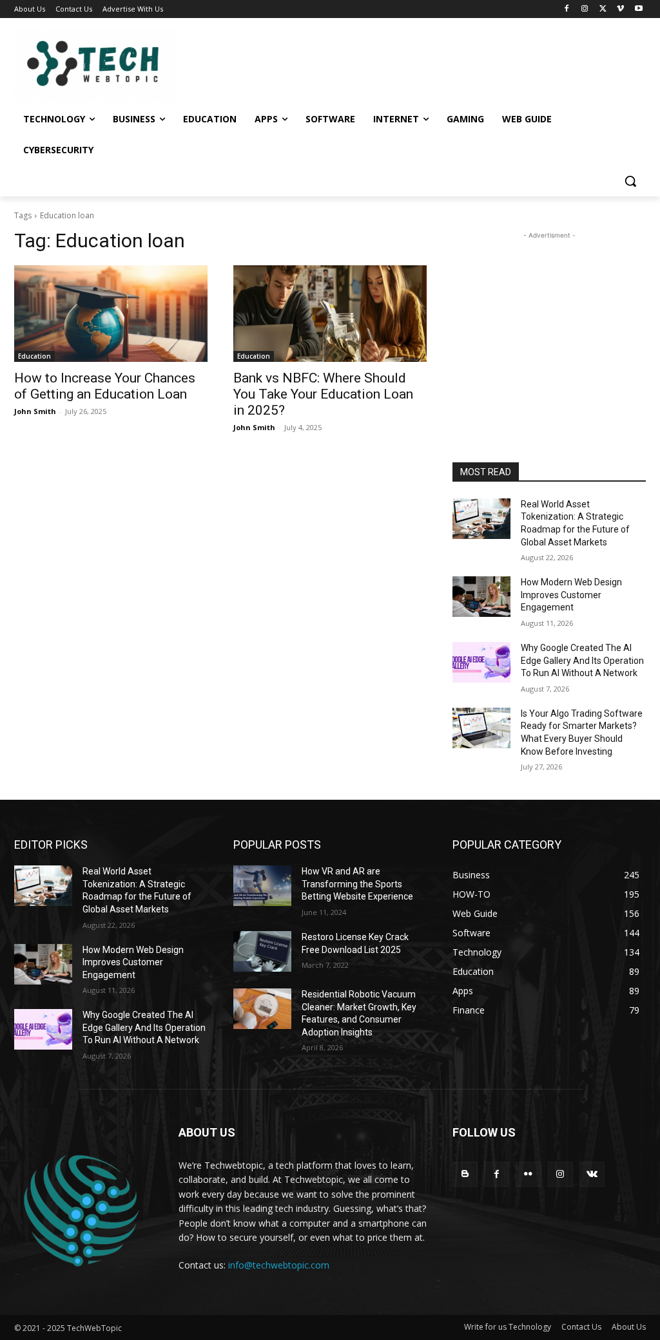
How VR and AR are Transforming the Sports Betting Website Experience (357, 883)
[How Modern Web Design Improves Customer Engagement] (481, 596)
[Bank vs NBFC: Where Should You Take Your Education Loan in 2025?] (330, 313)
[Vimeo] (620, 9)
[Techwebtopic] (90, 65)
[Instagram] (585, 9)
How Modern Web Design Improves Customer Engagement (571, 594)
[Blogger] (465, 1174)
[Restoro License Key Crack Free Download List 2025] (262, 951)
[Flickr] (528, 1174)
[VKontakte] (592, 1174)
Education (34, 356)
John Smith (35, 411)
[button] (630, 180)
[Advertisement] (549, 322)
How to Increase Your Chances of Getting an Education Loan (104, 386)
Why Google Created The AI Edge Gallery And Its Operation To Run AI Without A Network (582, 660)
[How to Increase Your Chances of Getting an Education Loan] (111, 313)
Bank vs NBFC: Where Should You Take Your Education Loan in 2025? (323, 394)
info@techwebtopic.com (278, 1265)
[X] (603, 9)
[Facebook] (566, 9)
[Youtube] (638, 9)
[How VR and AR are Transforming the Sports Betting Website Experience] (262, 885)
